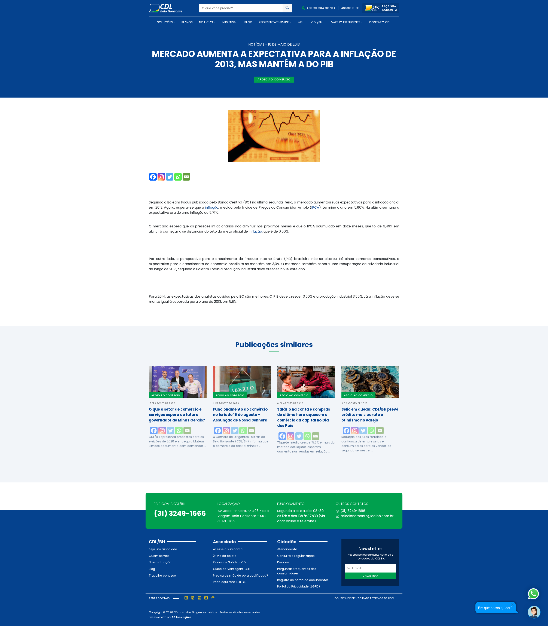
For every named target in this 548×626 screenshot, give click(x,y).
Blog (248, 22)
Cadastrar (370, 575)
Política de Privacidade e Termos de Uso (364, 598)
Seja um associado (163, 549)
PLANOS (187, 22)
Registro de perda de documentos (303, 580)
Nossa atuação (160, 562)
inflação (211, 207)
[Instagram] (161, 177)
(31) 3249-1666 (180, 513)
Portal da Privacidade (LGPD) (298, 586)
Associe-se (350, 8)
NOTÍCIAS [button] (206, 22)
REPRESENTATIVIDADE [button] (274, 22)
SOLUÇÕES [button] (165, 22)
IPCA (315, 207)
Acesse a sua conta (228, 549)
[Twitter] (169, 177)
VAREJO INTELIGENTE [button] (345, 22)
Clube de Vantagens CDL (231, 569)
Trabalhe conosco (162, 575)
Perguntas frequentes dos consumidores (296, 571)
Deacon (283, 562)
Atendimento (287, 549)
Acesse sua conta (320, 8)
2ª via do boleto (225, 556)
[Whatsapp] (178, 177)
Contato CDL (380, 22)
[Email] (186, 177)
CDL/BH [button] (316, 22)
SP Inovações (181, 617)
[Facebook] (153, 177)
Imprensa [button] (229, 22)
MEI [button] (300, 22)
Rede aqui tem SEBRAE (229, 582)
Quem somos (159, 556)
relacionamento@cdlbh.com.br (367, 515)
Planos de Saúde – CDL (230, 562)
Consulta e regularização (296, 556)
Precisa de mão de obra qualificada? (240, 575)
